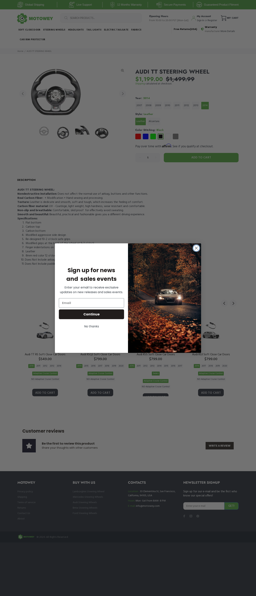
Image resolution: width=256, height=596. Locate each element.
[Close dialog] (196, 248)
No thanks (91, 326)
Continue (91, 314)
